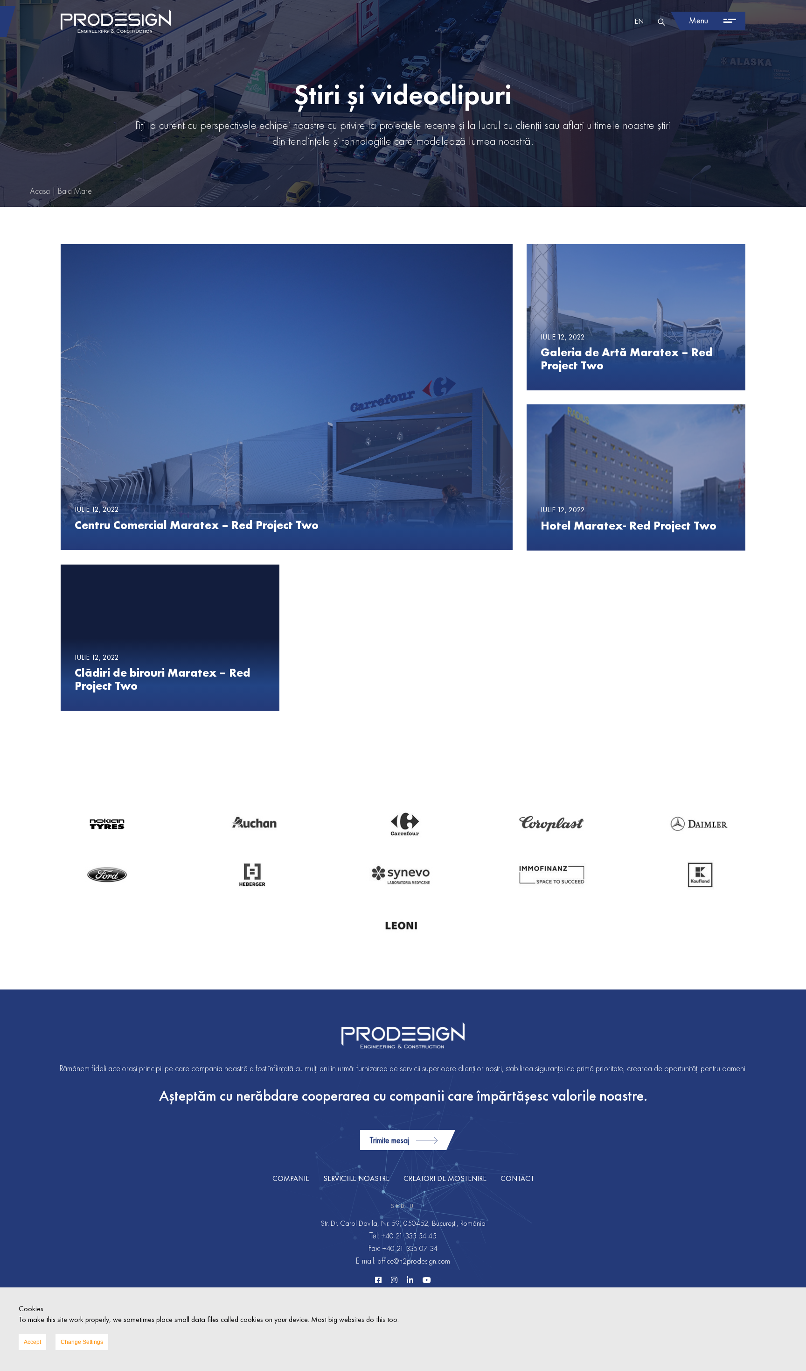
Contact (517, 1178)
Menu (698, 20)
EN (639, 21)
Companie (290, 1178)
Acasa (40, 190)
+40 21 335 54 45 (409, 1236)
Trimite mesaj (389, 1140)
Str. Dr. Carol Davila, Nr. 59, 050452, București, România (403, 1223)
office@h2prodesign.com (413, 1261)
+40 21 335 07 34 (410, 1248)
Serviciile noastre (356, 1178)
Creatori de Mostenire (444, 1178)
